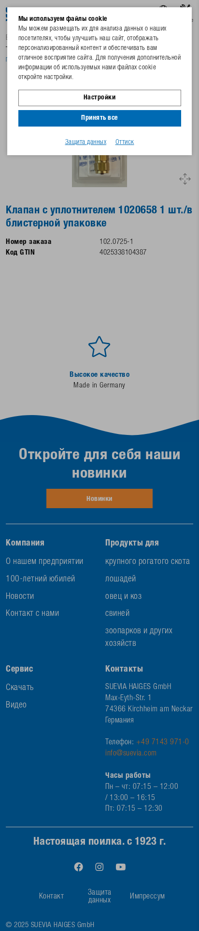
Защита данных (86, 142)
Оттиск (124, 142)
